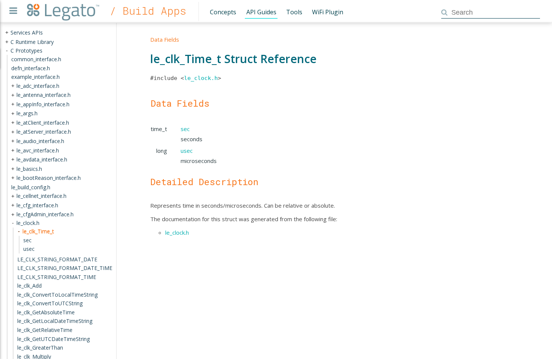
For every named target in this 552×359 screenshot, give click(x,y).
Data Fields (164, 39)
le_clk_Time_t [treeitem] (38, 231)
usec (187, 150)
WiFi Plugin (327, 12)
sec (185, 129)
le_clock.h (201, 78)
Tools (294, 12)
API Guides (261, 12)
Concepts (223, 12)
